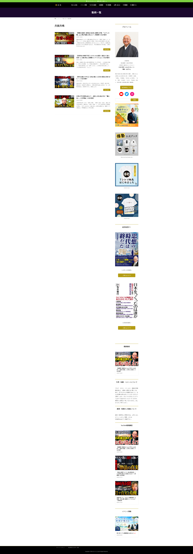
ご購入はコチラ (127, 275)
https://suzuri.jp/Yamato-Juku (127, 157)
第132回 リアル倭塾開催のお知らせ (126, 533)
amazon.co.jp (127, 187)
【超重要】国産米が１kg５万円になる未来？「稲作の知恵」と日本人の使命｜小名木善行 (126, 370)
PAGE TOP (187, 536)
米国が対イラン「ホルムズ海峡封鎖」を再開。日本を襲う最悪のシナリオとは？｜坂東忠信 (126, 499)
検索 (134, 100)
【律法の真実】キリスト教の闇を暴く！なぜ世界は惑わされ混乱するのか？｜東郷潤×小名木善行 (126, 474)
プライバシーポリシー (60, 547)
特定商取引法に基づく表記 (73, 547)
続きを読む (107, 49)
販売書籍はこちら (127, 87)
